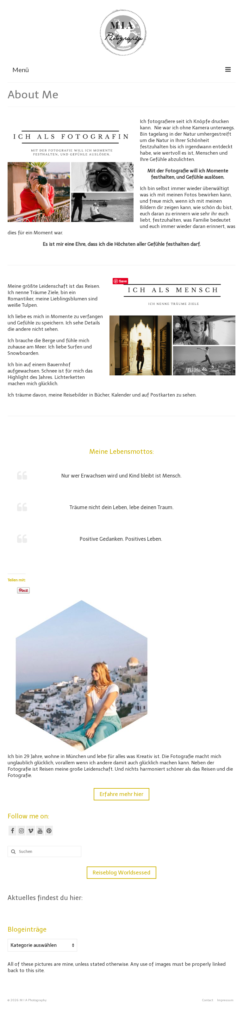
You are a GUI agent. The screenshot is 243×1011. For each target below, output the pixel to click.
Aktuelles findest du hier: (45, 898)
